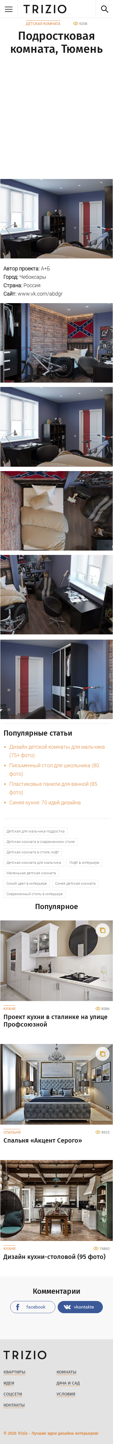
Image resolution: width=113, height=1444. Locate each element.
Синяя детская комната (75, 883)
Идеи (8, 1383)
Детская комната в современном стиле (40, 841)
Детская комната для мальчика (33, 862)
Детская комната (43, 23)
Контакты (14, 1405)
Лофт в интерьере (84, 862)
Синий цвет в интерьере (26, 883)
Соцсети (12, 1394)
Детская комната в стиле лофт (32, 852)
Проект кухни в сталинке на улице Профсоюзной (55, 1020)
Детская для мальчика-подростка (35, 831)
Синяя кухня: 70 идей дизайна (45, 802)
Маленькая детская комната (31, 873)
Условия (66, 1394)
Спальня (12, 1132)
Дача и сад (68, 1383)
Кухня (9, 1009)
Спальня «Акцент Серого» (42, 1140)
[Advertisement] (56, 118)
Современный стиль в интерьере (34, 894)
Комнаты (66, 1372)
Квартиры (14, 1372)
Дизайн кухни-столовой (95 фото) (54, 1257)
